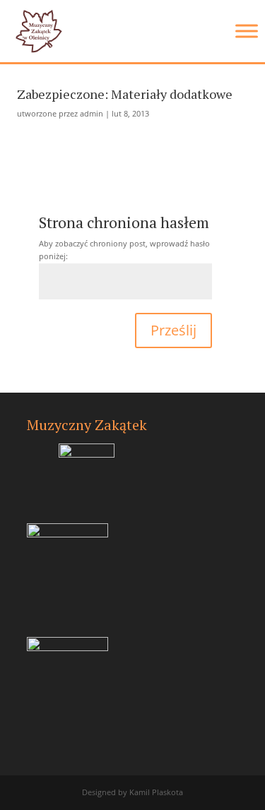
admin (91, 113)
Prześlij (173, 330)
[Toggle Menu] (246, 30)
